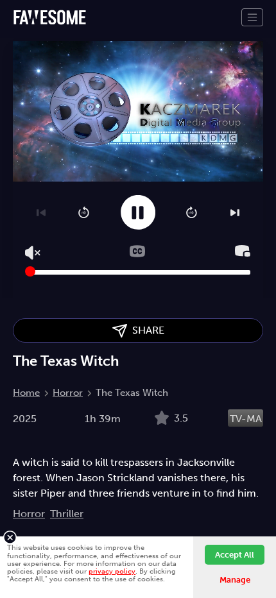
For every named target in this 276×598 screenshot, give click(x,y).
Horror (68, 392)
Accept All (234, 555)
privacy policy (112, 571)
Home (26, 392)
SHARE (145, 330)
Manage (235, 580)
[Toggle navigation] (252, 17)
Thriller (66, 514)
